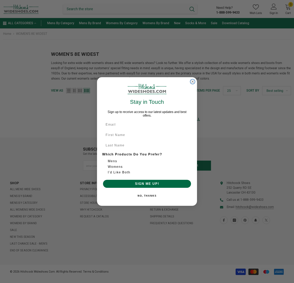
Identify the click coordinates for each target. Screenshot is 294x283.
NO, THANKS (147, 195)
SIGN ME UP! (147, 183)
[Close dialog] (192, 81)
